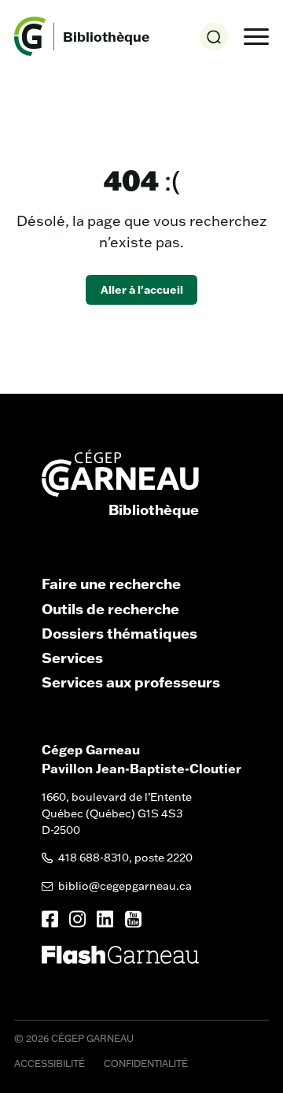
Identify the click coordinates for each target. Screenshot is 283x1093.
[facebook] (50, 919)
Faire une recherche (111, 583)
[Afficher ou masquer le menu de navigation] (256, 37)
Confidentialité (146, 1063)
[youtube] (133, 919)
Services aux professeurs (131, 681)
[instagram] (77, 919)
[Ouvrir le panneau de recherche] (213, 36)
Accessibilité (49, 1063)
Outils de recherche (110, 608)
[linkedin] (105, 919)
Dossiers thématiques (119, 633)
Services (72, 657)
